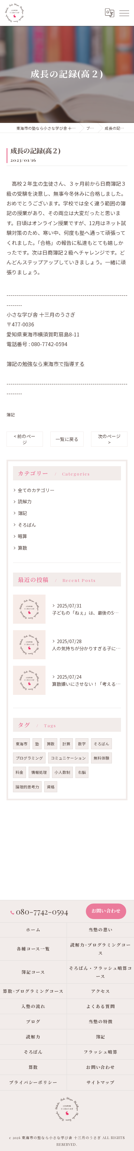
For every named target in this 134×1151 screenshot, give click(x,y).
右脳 (82, 772)
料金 (19, 772)
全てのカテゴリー (36, 490)
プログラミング (29, 758)
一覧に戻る (67, 439)
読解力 (25, 501)
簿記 (11, 414)
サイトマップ (101, 1082)
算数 (22, 547)
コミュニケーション (68, 758)
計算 (66, 743)
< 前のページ (24, 439)
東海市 (21, 743)
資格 (51, 786)
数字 (82, 743)
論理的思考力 (27, 786)
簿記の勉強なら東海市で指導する (46, 363)
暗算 (22, 536)
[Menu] (123, 12)
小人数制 (62, 772)
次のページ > (109, 439)
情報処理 (39, 772)
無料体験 (101, 758)
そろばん (27, 524)
